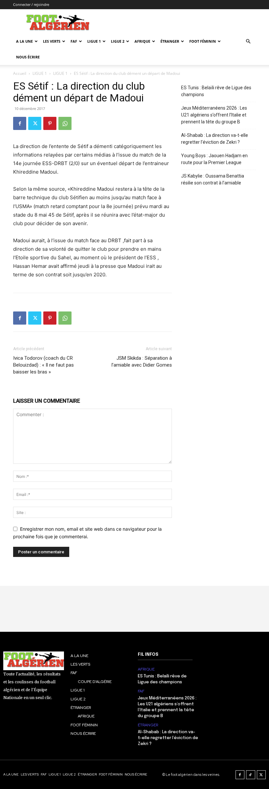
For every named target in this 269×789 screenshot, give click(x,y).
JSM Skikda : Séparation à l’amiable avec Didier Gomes (142, 361)
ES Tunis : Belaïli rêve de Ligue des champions (216, 91)
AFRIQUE (142, 41)
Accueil (19, 73)
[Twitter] (34, 123)
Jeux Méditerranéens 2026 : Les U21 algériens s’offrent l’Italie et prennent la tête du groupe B (214, 114)
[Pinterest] (49, 123)
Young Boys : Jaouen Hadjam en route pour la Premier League (214, 159)
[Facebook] (19, 123)
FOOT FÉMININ (202, 41)
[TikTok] (250, 774)
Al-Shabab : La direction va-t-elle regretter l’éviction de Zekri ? (214, 139)
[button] (248, 41)
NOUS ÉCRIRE (28, 56)
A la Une (24, 41)
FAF (74, 41)
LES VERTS (51, 41)
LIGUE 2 (117, 41)
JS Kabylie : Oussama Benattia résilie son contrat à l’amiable (212, 179)
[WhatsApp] (65, 123)
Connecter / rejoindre (31, 4)
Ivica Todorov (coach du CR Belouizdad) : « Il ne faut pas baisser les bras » (43, 365)
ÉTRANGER (169, 41)
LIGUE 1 (94, 41)
